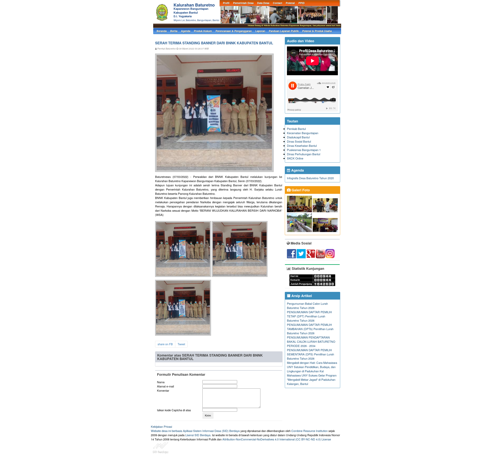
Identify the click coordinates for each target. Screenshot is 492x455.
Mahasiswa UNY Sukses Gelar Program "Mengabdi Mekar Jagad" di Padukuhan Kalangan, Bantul (312, 379)
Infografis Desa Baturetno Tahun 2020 (310, 178)
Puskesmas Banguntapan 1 (304, 150)
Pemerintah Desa (243, 3)
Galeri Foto (300, 189)
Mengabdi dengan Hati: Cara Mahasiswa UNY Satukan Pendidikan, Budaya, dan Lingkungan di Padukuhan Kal (312, 367)
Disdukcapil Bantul (298, 137)
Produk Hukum (203, 31)
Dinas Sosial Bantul (299, 141)
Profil (226, 3)
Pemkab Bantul (296, 129)
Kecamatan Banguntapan (302, 133)
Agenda (185, 31)
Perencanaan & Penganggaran (234, 31)
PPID (301, 3)
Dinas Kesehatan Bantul (302, 146)
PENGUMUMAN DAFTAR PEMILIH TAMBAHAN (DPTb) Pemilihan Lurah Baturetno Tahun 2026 (310, 329)
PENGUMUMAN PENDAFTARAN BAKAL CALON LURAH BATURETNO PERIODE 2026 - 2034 (311, 341)
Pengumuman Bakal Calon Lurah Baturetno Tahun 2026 (307, 305)
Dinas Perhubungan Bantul (303, 154)
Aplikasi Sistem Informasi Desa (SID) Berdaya (211, 431)
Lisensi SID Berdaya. (198, 435)
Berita (173, 31)
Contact (277, 3)
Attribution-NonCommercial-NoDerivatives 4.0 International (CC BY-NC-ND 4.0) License (276, 439)
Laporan (260, 31)
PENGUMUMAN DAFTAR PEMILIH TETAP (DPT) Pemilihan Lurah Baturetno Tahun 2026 (309, 316)
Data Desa (263, 3)
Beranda (162, 31)
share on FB (165, 344)
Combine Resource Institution (309, 431)
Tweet (181, 344)
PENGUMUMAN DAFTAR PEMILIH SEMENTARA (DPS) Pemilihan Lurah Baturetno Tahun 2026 (310, 354)
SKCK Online (295, 158)
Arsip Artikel (301, 295)
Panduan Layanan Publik (284, 31)
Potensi (290, 3)
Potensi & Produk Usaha (317, 31)
